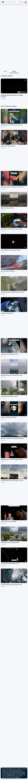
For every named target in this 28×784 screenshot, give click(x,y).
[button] (26, 768)
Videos (14, 71)
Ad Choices (17, 777)
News (5, 71)
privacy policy (10, 774)
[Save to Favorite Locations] (6, 2)
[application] (14, 86)
